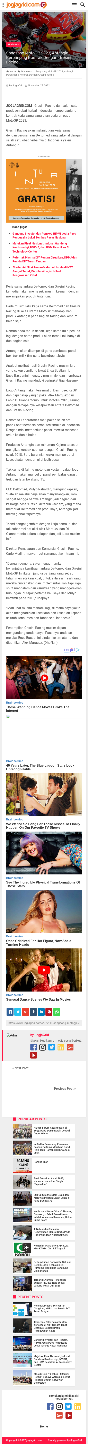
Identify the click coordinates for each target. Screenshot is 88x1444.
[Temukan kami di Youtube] (33, 1055)
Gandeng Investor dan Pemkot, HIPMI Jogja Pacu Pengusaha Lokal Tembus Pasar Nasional (51, 1342)
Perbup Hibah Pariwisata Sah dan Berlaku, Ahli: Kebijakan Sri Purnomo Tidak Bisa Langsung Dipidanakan (52, 1266)
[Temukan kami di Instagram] (42, 1047)
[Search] (84, 5)
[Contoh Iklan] (44, 221)
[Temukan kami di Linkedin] (60, 1047)
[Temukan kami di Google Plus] (70, 1047)
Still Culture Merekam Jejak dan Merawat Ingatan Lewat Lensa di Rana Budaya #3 (52, 1198)
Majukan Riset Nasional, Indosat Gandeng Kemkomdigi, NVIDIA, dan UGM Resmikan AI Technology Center (40, 247)
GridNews (13, 44)
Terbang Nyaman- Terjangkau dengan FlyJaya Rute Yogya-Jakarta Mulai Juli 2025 (50, 1282)
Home (44, 1426)
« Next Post (20, 1068)
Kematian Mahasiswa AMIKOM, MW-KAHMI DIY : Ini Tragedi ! (51, 1247)
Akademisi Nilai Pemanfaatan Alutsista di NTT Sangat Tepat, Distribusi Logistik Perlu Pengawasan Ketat (42, 271)
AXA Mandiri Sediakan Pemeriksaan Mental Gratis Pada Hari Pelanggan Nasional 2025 (52, 1232)
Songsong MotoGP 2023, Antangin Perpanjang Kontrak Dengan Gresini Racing (38, 58)
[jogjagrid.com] (46, 5)
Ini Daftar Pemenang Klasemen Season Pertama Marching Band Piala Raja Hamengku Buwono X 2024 (52, 1148)
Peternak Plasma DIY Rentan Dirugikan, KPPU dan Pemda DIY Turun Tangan (52, 1308)
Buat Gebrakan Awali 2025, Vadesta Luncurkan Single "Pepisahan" (49, 1181)
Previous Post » (65, 1088)
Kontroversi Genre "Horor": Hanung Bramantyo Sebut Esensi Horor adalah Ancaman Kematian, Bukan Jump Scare (53, 1216)
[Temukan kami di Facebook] (33, 1047)
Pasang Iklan (41, 1162)
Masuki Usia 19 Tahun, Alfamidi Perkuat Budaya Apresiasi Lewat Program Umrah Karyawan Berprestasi (52, 1378)
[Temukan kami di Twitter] (51, 1047)
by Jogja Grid (74, 1440)
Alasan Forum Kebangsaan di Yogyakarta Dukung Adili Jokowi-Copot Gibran (52, 1130)
